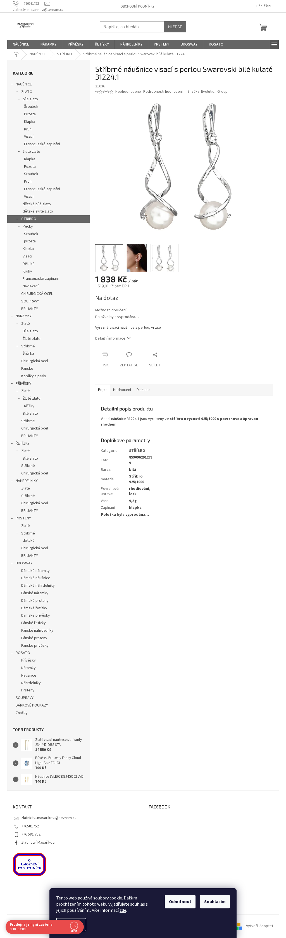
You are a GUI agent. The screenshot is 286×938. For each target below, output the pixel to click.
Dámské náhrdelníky (38, 585)
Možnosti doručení (110, 310)
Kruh (28, 129)
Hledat (175, 26)
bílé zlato (30, 99)
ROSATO (23, 653)
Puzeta (30, 114)
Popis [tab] (103, 390)
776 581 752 (30, 834)
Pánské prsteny (34, 638)
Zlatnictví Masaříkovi (38, 842)
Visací (29, 136)
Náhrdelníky (31, 683)
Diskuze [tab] (143, 390)
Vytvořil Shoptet (259, 926)
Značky (22, 713)
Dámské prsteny (35, 600)
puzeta (30, 241)
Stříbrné (28, 346)
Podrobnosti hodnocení (163, 91)
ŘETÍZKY (23, 443)
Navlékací (31, 286)
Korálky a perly (33, 376)
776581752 (30, 826)
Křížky (29, 406)
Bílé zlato (30, 331)
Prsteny (27, 690)
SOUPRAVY (30, 301)
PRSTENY (23, 518)
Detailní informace (110, 338)
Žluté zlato (31, 339)
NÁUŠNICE (24, 84)
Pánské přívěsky (35, 645)
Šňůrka (28, 353)
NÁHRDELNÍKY (27, 481)
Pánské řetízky (33, 623)
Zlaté (25, 323)
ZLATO (26, 92)
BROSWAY (24, 563)
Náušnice (28, 675)
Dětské (29, 264)
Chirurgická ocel (34, 361)
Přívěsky (28, 660)
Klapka (29, 122)
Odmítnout (178, 902)
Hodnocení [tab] (122, 390)
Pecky (28, 226)
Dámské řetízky (34, 608)
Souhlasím (213, 902)
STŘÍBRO (28, 219)
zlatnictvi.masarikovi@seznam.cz (49, 818)
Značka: (207, 91)
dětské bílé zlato (37, 204)
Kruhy (27, 271)
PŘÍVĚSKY (23, 383)
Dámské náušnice (35, 578)
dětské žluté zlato (38, 211)
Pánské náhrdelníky (37, 630)
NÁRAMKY (24, 316)
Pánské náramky (34, 593)
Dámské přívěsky (35, 615)
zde (121, 910)
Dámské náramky (35, 571)
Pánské (27, 368)
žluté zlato (31, 151)
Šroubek (31, 106)
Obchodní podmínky (137, 6)
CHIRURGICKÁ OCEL (37, 294)
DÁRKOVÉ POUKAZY (32, 705)
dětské (29, 540)
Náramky (28, 668)
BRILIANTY (29, 309)
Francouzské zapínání (42, 144)
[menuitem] (21, 44)
